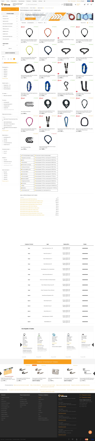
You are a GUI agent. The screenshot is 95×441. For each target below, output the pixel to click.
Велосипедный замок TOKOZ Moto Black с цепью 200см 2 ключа (31, 200)
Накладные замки (6, 18)
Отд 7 (29, 279)
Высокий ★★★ (7, 88)
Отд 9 (29, 290)
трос (5, 139)
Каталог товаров (6, 9)
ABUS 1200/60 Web (8, 122)
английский (6, 102)
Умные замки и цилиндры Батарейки (48, 385)
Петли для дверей (4, 412)
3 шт (5, 153)
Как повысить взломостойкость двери (47, 391)
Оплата (39, 408)
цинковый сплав (7, 163)
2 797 (4, 380)
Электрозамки (3, 401)
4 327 (51, 380)
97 (17, 26)
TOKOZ (5, 74)
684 (19, 380)
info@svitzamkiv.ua (86, 399)
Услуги (8, 1)
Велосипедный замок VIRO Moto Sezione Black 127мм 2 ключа (31, 213)
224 (17, 18)
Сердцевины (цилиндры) (5, 397)
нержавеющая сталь (8, 165)
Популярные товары (23, 399)
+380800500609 (85, 248)
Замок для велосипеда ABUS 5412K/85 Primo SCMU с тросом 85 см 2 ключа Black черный (25, 340)
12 (17, 33)
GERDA (5, 71)
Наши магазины (21, 1)
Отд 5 (29, 269)
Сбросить (10, 48)
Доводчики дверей (4, 414)
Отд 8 (29, 284)
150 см (5, 177)
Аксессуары (3, 418)
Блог (39, 414)
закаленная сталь (8, 161)
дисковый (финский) (8, 104)
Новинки (21, 397)
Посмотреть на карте (62, 406)
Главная (2, 1)
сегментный (7, 144)
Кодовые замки (5, 33)
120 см (5, 175)
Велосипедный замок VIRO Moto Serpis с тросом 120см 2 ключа (54, 339)
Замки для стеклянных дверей (8, 23)
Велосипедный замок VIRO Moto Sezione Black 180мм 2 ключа (31, 202)
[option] (27, 344)
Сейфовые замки (5, 31)
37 (17, 28)
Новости (39, 416)
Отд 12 (29, 300)
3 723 (83, 380)
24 (17, 36)
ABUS (5, 69)
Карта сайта (2, 439)
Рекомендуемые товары (24, 403)
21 (17, 31)
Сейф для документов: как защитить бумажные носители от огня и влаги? (52, 389)
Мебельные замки (6, 28)
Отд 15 (29, 316)
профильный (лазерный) (9, 109)
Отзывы (39, 410)
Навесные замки (5, 21)
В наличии (36, 26)
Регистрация (73, 1)
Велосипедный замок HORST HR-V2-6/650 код (28, 199)
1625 (17, 16)
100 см (5, 173)
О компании (28, 1)
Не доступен (54, 133)
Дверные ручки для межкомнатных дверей (21, 385)
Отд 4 (29, 264)
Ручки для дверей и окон (5, 406)
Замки (2, 399)
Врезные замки (5, 16)
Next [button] (93, 345)
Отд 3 (29, 258)
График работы (14, 1)
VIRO (5, 76)
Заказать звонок (78, 5)
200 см (5, 179)
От (2, 58)
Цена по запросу (36, 380)
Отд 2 (29, 253)
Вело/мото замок (8, 95)
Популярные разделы (16, 439)
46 (17, 23)
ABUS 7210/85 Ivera (8, 125)
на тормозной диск (8, 142)
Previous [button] (21, 345)
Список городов (22, 439)
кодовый (6, 107)
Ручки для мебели (4, 408)
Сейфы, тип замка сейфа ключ (35, 385)
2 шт (5, 151)
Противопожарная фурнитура (7, 36)
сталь (5, 159)
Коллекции (40, 403)
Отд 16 (29, 321)
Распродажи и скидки (23, 401)
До (8, 58)
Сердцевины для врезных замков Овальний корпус (80, 385)
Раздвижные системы (5, 416)
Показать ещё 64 (5, 130)
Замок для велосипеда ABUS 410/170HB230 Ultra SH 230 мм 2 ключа (39, 339)
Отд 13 (29, 305)
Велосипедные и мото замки (7, 26)
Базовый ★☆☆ (7, 85)
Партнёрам (35, 1)
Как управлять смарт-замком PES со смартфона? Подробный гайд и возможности (23, 389)
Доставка (40, 1)
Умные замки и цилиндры (5, 403)
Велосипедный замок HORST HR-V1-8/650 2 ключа (29, 209)
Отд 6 (29, 274)
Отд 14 (29, 311)
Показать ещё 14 (5, 181)
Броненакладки (3, 410)
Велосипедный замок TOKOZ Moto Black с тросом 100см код (31, 204)
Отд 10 (29, 295)
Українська (79, 1)
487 (17, 21)
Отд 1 (29, 248)
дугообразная (7, 137)
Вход (69, 1)
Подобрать (30, 18)
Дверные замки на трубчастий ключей (63, 385)
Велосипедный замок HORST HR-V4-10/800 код (28, 206)
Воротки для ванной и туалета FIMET (47, 386)
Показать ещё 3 (5, 78)
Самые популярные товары (47, 362)
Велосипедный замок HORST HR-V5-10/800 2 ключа (29, 211)
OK (14, 58)
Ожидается (54, 98)
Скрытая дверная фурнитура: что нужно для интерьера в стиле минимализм (80, 389)
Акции (21, 406)
